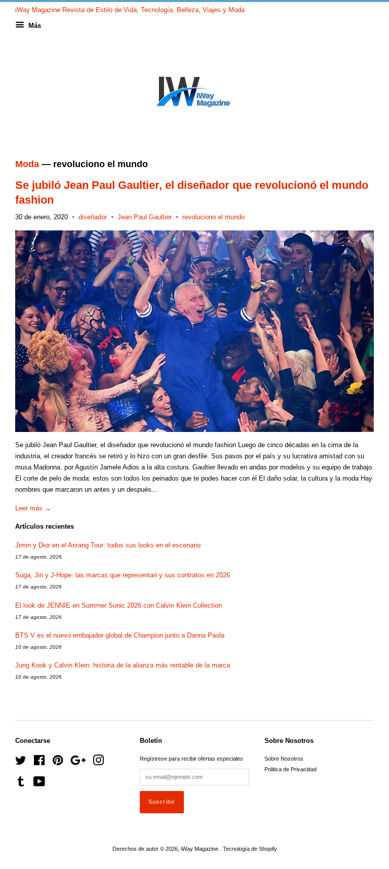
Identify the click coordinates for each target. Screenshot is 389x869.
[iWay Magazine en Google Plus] (78, 763)
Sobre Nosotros (283, 759)
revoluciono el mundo (213, 217)
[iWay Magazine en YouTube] (39, 784)
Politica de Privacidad (290, 769)
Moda (27, 164)
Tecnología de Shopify (250, 849)
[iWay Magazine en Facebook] (39, 763)
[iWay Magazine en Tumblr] (20, 784)
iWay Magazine (200, 849)
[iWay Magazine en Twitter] (20, 763)
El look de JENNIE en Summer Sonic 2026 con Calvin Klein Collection (118, 605)
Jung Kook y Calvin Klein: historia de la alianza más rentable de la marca (122, 665)
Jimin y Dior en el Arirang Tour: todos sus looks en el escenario (108, 545)
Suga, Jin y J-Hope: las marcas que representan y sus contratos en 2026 (122, 575)
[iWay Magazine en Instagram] (98, 763)
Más (33, 25)
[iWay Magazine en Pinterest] (57, 763)
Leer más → (33, 508)
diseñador (93, 217)
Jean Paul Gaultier (145, 217)
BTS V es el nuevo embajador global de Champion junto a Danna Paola (119, 635)
